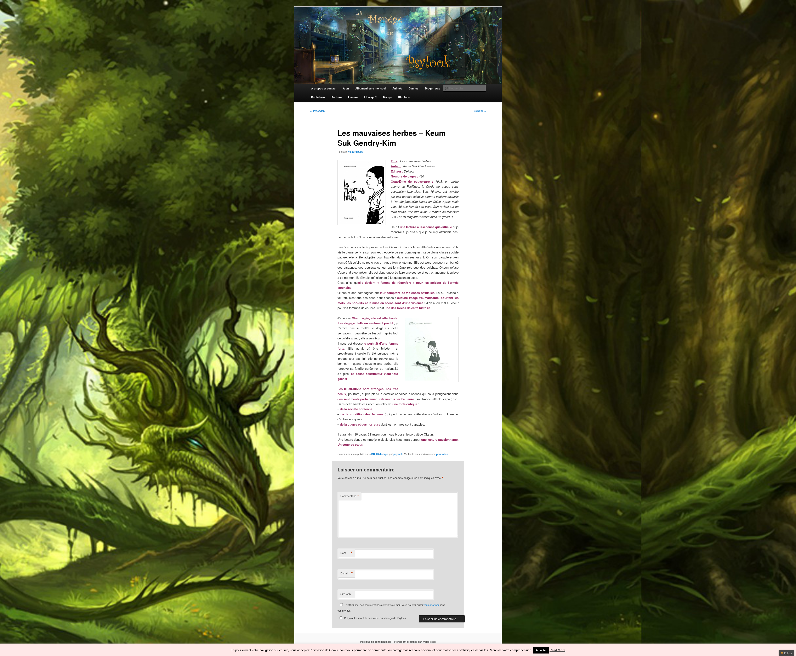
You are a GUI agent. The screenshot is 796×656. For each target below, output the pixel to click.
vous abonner (431, 605)
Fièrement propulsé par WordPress (415, 642)
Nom (346, 553)
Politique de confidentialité (375, 642)
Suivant (480, 111)
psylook (398, 454)
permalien (442, 454)
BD (373, 454)
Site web (345, 594)
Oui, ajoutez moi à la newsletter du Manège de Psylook (375, 618)
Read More (557, 650)
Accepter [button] (540, 650)
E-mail (346, 573)
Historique (382, 454)
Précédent (317, 111)
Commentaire (349, 496)
